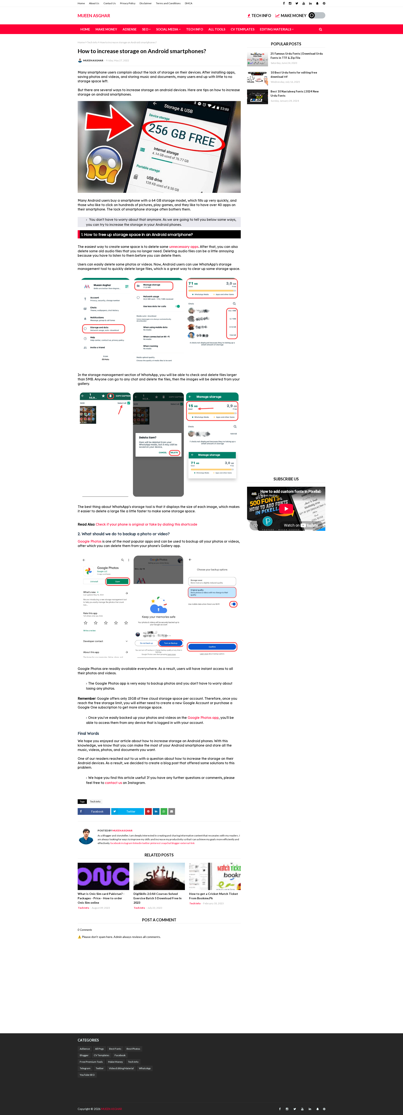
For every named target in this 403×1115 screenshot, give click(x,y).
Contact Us (109, 3)
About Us (94, 3)
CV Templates (101, 1055)
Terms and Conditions (168, 3)
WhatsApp (144, 1068)
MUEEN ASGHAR (94, 15)
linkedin (137, 843)
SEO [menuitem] (145, 29)
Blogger (84, 1055)
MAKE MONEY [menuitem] (106, 29)
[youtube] (303, 3)
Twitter (100, 1068)
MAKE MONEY (293, 15)
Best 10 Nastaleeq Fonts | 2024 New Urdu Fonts (295, 93)
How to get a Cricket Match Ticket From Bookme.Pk (213, 896)
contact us (113, 783)
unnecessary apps (183, 247)
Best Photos (133, 1048)
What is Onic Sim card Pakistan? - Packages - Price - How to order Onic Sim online (101, 898)
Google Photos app (203, 717)
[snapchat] (317, 3)
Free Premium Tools (91, 1061)
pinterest (155, 843)
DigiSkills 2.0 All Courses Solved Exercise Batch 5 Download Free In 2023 (157, 898)
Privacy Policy (127, 3)
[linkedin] (310, 3)
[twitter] (296, 3)
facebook (115, 843)
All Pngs (99, 1048)
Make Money (115, 1061)
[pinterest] (323, 3)
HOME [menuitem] (85, 29)
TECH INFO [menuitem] (194, 29)
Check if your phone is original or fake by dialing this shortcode (146, 524)
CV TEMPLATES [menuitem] (242, 29)
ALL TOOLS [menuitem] (216, 29)
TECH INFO (261, 15)
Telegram (85, 1068)
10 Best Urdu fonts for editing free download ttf (294, 74)
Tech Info (92, 42)
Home (81, 3)
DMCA (188, 3)
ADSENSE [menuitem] (130, 29)
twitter (146, 843)
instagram (126, 843)
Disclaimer (146, 3)
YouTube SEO (87, 1074)
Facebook (120, 1055)
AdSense (85, 1048)
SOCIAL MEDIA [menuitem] (167, 29)
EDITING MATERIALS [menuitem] (275, 29)
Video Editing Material (121, 1068)
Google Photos (90, 541)
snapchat (166, 843)
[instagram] (290, 3)
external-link (187, 843)
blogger (175, 843)
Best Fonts (115, 1048)
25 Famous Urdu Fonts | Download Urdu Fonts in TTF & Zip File (297, 55)
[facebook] (284, 3)
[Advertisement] (286, 289)
